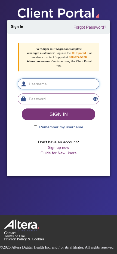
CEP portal (79, 53)
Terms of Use (14, 236)
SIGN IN (59, 114)
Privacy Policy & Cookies (24, 239)
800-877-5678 (78, 57)
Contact (10, 233)
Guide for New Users (58, 153)
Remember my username (61, 127)
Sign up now (58, 147)
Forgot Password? (89, 27)
